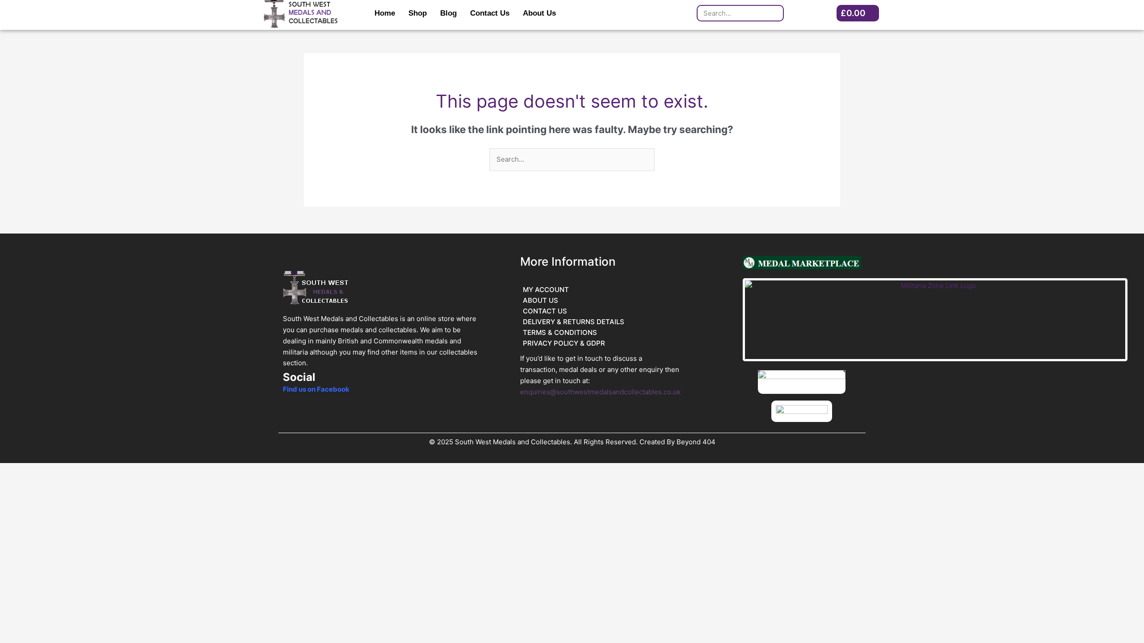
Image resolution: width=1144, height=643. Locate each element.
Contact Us (489, 13)
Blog (448, 13)
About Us (539, 13)
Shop (417, 13)
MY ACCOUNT (546, 289)
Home (384, 13)
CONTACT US (545, 311)
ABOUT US (540, 300)
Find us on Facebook (316, 389)
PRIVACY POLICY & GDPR (564, 343)
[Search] (774, 13)
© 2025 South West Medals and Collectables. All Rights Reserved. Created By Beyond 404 (572, 442)
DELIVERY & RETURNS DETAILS (573, 321)
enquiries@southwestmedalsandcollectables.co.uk (600, 392)
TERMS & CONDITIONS (560, 332)
